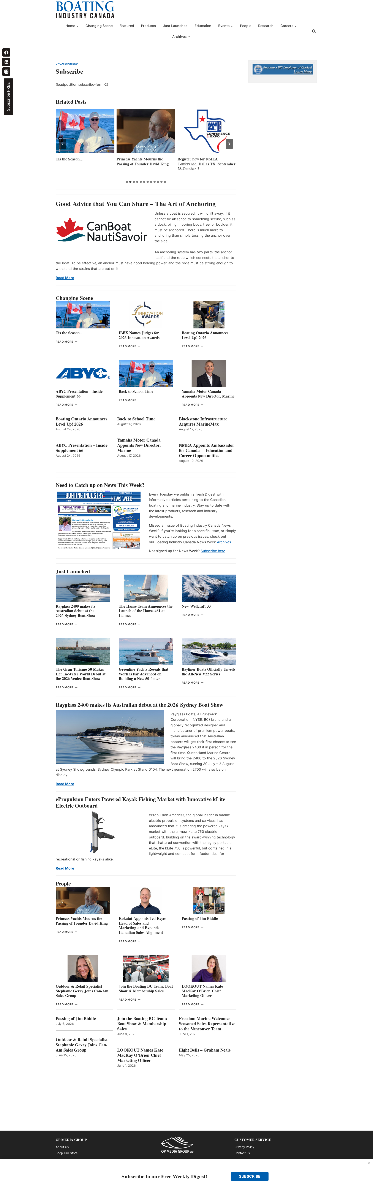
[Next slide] (229, 144)
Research (265, 26)
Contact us (242, 1153)
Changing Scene (99, 26)
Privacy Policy (244, 1147)
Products (148, 26)
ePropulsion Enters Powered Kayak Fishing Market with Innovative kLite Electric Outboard (140, 802)
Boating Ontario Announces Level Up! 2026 (205, 335)
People (245, 26)
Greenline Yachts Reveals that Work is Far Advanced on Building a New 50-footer (143, 673)
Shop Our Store (66, 1153)
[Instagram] (6, 71)
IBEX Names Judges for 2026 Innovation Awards (139, 335)
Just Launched (175, 26)
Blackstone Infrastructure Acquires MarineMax (203, 421)
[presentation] (85, 131)
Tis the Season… (70, 159)
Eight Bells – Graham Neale (205, 1050)
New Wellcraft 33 (196, 606)
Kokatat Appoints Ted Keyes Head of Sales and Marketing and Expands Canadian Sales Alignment (142, 925)
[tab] (127, 182)
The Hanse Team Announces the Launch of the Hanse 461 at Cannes (145, 610)
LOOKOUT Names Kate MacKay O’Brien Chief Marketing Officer (202, 990)
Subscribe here (213, 551)
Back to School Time (136, 391)
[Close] (369, 1163)
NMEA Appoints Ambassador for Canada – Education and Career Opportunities (206, 450)
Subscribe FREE (8, 96)
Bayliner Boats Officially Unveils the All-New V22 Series (208, 671)
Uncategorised (67, 63)
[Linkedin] (6, 62)
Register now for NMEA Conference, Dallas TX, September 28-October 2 (206, 164)
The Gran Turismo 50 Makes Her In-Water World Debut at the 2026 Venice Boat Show (81, 673)
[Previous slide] (62, 144)
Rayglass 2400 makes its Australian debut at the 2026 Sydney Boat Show (75, 610)
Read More (65, 278)
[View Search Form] (313, 31)
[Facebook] (6, 52)
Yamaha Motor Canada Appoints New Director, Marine (208, 393)
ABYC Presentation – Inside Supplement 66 (79, 393)
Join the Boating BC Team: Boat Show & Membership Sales (146, 988)
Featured (127, 26)
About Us (62, 1147)
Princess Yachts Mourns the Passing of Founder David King (143, 161)
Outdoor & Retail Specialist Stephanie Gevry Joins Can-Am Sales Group (82, 990)
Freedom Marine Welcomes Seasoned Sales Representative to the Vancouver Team (207, 1023)
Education (202, 26)
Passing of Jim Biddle (200, 918)
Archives (224, 542)
